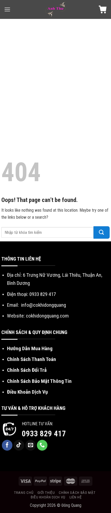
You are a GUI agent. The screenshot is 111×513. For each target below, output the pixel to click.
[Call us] (42, 445)
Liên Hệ (76, 497)
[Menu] (7, 9)
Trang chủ (23, 492)
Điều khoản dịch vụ (48, 497)
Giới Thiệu (46, 492)
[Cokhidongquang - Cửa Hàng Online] (55, 9)
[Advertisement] (55, 77)
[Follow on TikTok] (18, 445)
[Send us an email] (30, 445)
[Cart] (102, 9)
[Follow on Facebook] (7, 445)
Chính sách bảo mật (77, 492)
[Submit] (101, 232)
